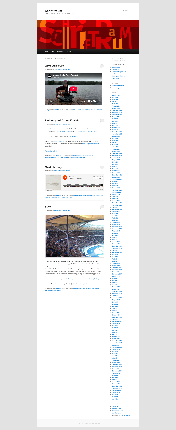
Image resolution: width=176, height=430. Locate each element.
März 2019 (115, 239)
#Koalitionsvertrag (55, 129)
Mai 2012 (115, 399)
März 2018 (115, 261)
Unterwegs (115, 69)
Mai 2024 (115, 143)
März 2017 (115, 285)
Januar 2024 (116, 151)
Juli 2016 (115, 302)
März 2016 (115, 311)
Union (61, 157)
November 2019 (117, 227)
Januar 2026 (116, 108)
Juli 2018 (115, 255)
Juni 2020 (115, 214)
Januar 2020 (116, 224)
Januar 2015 (116, 339)
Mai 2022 (115, 183)
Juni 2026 (115, 99)
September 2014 (117, 347)
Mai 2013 (115, 377)
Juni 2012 (115, 397)
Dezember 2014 (117, 341)
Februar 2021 (116, 201)
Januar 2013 (116, 384)
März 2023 (115, 168)
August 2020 (116, 212)
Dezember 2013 (117, 364)
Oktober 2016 (116, 296)
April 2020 (115, 218)
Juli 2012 (115, 395)
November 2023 (117, 156)
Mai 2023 (115, 164)
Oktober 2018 (116, 250)
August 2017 (116, 276)
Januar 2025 (116, 130)
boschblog (115, 88)
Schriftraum (53, 10)
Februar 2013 (116, 382)
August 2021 (116, 194)
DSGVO (69, 52)
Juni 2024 (115, 140)
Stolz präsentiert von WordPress (91, 423)
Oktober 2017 (116, 272)
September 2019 (117, 229)
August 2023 (116, 160)
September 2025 (117, 115)
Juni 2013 (115, 375)
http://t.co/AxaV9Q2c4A (63, 131)
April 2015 (115, 332)
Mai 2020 (115, 216)
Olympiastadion (86, 288)
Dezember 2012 (117, 386)
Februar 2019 (116, 242)
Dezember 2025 (117, 110)
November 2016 (117, 293)
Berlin (75, 288)
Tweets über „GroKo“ (52, 151)
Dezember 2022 (117, 175)
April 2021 (115, 196)
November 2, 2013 (81, 284)
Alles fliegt (115, 78)
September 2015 (117, 321)
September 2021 (117, 192)
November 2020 (117, 205)
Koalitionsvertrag (58, 141)
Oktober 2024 (116, 136)
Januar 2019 (116, 244)
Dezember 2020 (117, 203)
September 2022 (117, 179)
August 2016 (116, 300)
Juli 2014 (115, 352)
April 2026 (115, 104)
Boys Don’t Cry (54, 66)
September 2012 (117, 390)
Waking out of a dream (119, 76)
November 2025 (117, 112)
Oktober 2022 (116, 177)
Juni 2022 (115, 181)
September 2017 (117, 274)
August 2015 (116, 323)
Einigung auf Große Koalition (63, 120)
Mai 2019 (115, 235)
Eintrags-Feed (116, 409)
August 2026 (116, 95)
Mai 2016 (115, 306)
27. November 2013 (75, 136)
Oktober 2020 (116, 207)
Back (48, 206)
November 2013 (117, 367)
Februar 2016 (116, 313)
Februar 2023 (116, 171)
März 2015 (115, 334)
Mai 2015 (115, 330)
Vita (52, 52)
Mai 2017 (115, 280)
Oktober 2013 (116, 369)
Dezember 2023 (117, 153)
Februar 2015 (116, 336)
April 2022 (115, 186)
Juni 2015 (115, 328)
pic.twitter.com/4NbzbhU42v (89, 131)
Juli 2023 (115, 162)
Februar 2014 (116, 360)
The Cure (93, 109)
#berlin (67, 279)
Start (46, 52)
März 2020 (115, 220)
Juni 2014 (115, 354)
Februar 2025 (116, 127)
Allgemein (58, 109)
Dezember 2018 (117, 246)
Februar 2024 (116, 149)
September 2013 (117, 371)
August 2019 (116, 231)
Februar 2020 (116, 222)
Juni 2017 (115, 278)
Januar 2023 (116, 173)
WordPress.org (117, 413)
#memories (84, 279)
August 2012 (116, 392)
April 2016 (115, 308)
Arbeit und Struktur (118, 85)
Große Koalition (77, 156)
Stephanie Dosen (94, 195)
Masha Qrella (86, 109)
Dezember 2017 (117, 267)
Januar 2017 (116, 289)
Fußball (79, 288)
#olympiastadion (75, 279)
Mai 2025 (115, 121)
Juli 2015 (115, 326)
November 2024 (117, 134)
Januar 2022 (116, 188)
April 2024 (115, 145)
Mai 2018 (115, 257)
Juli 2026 (115, 97)
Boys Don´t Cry (77, 109)
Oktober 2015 (116, 319)
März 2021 (115, 199)
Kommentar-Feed (117, 411)
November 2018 (117, 248)
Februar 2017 (116, 287)
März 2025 (115, 125)
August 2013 (116, 373)
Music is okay (53, 167)
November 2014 (117, 343)
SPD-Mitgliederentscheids (91, 143)
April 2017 (115, 283)
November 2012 (117, 388)
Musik (75, 195)
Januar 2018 (116, 265)
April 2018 (115, 259)
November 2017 (117, 270)
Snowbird (86, 195)
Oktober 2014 (116, 345)
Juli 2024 (115, 138)
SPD (58, 157)
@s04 (90, 279)
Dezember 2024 (117, 132)
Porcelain (80, 195)
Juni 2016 (115, 304)
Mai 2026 (115, 102)
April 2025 (115, 123)
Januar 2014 (116, 362)
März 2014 (115, 358)
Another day (116, 67)
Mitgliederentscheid (50, 157)
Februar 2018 (116, 263)
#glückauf (96, 279)
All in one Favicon (124, 415)
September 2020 (117, 209)
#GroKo (77, 131)
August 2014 (116, 349)
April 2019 (115, 237)
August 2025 (116, 117)
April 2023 (115, 166)
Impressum (60, 52)
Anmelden (115, 406)
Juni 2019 (115, 233)
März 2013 (115, 380)
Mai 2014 (115, 356)
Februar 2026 (116, 106)
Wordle (66, 157)
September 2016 (117, 298)
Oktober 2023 (116, 158)
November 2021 (117, 190)
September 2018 (117, 252)
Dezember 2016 (117, 291)
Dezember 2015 (117, 317)
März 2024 (115, 147)
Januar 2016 (116, 315)
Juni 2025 (115, 119)
